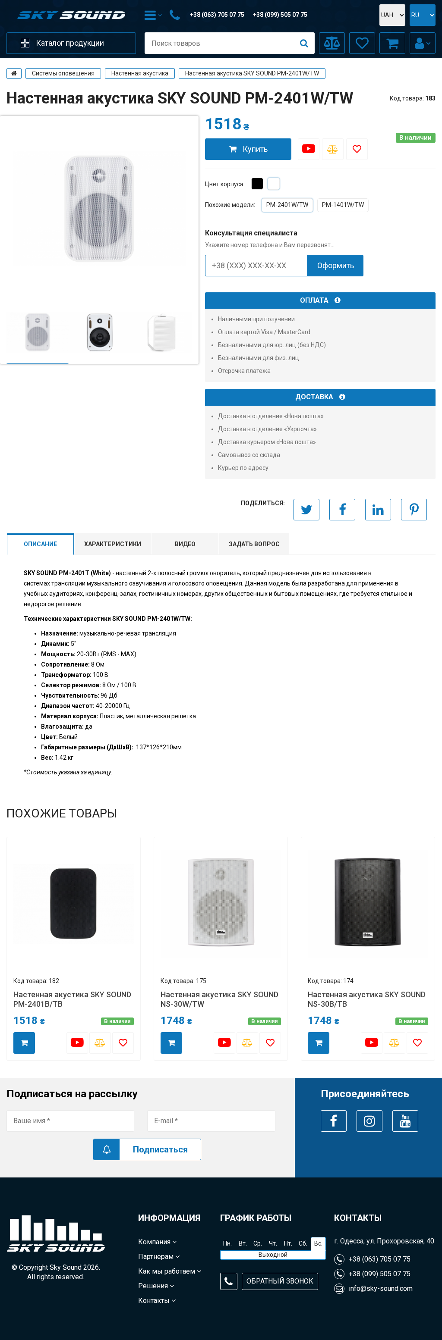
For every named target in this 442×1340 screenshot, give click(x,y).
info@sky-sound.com (381, 1288)
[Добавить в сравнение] (333, 149)
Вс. (318, 1243)
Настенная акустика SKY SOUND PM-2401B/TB (72, 999)
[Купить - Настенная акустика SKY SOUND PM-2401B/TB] (24, 1043)
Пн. (227, 1243)
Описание (40, 544)
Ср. (257, 1243)
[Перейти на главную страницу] (14, 73)
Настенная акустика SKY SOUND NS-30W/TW (219, 999)
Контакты (154, 1300)
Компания (155, 1242)
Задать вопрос (254, 544)
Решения (154, 1286)
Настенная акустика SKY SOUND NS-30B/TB (367, 999)
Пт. (288, 1243)
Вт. (243, 1243)
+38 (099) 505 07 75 (280, 14)
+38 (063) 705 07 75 (217, 14)
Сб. (303, 1243)
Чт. (273, 1243)
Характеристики (112, 544)
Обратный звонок (279, 1281)
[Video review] (308, 149)
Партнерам (156, 1256)
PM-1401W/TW (343, 204)
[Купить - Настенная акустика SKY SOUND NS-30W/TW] (171, 1043)
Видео (185, 544)
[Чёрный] (257, 184)
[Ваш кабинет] (423, 43)
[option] (37, 332)
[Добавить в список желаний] (357, 149)
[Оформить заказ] (392, 43)
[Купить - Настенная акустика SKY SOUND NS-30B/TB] (318, 1043)
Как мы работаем (167, 1271)
